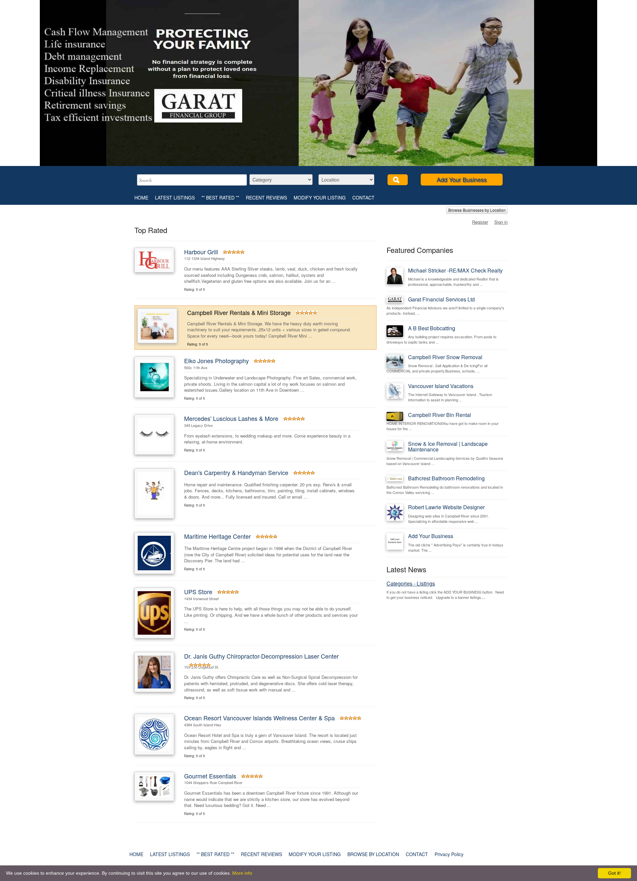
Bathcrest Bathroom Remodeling (446, 478)
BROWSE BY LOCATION (373, 854)
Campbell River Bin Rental (439, 415)
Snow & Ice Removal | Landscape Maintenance (448, 446)
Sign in (501, 222)
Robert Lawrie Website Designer (446, 507)
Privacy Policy (449, 854)
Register (480, 222)
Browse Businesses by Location (477, 210)
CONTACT (363, 197)
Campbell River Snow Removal (445, 357)
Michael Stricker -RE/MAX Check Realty (455, 270)
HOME (141, 197)
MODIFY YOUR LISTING (320, 197)
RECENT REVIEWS (266, 197)
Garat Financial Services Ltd (441, 299)
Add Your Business (462, 179)
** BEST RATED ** (220, 197)
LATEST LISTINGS (175, 197)
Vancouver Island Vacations (440, 386)
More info (242, 873)
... (483, 597)
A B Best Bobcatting (431, 328)
